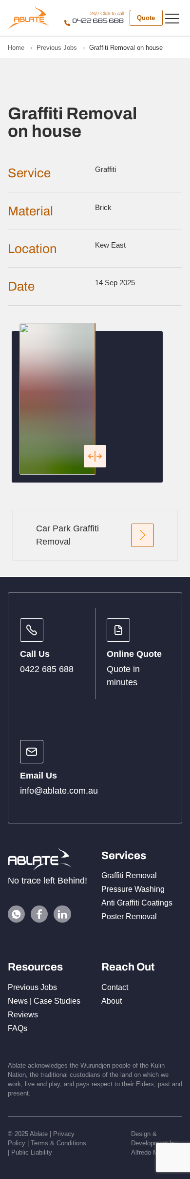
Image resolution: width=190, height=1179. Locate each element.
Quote (146, 17)
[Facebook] (39, 914)
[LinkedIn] (62, 914)
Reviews (23, 1015)
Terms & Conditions (58, 1143)
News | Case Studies (44, 1001)
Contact (114, 987)
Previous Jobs (32, 987)
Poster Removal (129, 916)
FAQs (17, 1028)
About (111, 1001)
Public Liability (31, 1152)
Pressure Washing (133, 889)
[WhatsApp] (16, 914)
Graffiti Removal (129, 875)
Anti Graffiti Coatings (136, 903)
